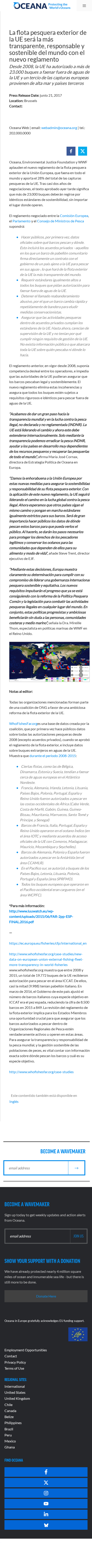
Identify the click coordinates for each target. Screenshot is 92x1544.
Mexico (10, 1441)
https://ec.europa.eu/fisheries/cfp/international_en (48, 943)
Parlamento (22, 221)
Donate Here (46, 1296)
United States (14, 1392)
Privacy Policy (15, 1362)
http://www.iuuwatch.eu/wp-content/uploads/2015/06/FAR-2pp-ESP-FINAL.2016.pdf (41, 916)
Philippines (13, 1423)
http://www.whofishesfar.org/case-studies (41, 1072)
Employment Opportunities (25, 1350)
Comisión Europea (74, 215)
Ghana (9, 1447)
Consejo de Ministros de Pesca (60, 221)
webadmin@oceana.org (59, 127)
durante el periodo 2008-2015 (52, 755)
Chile (8, 1404)
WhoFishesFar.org (23, 723)
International (14, 1386)
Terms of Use (14, 1368)
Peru (8, 1435)
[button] (71, 151)
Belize (9, 1417)
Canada (10, 1410)
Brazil (8, 1429)
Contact (10, 1356)
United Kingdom (17, 1398)
